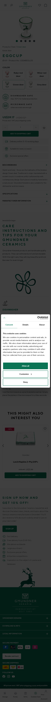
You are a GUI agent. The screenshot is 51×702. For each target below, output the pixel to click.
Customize (24, 374)
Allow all (25, 366)
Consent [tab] (9, 325)
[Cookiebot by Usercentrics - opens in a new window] (37, 317)
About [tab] (42, 325)
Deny (25, 382)
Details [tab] (26, 325)
